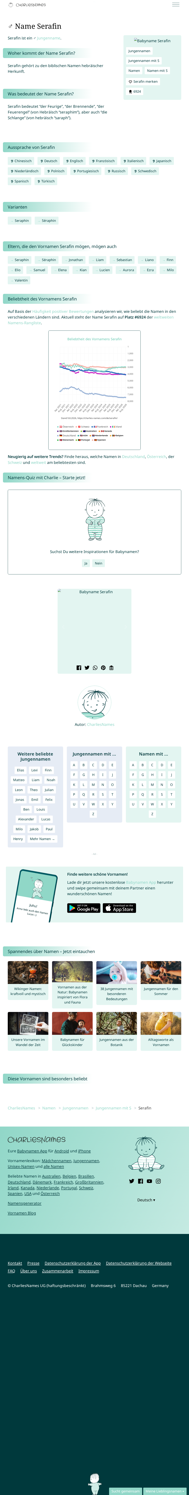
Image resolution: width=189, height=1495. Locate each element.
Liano (149, 260)
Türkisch (47, 181)
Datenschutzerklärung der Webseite (139, 1263)
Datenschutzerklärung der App (73, 1263)
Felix (49, 799)
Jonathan (76, 260)
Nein (98, 563)
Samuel (39, 270)
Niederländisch (26, 171)
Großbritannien (89, 1182)
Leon (19, 790)
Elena (62, 270)
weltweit (38, 462)
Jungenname (48, 38)
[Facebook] (140, 1180)
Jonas (20, 799)
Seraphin (22, 220)
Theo (34, 790)
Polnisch (57, 171)
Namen (134, 70)
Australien (51, 1176)
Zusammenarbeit (57, 1270)
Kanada (28, 1187)
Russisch (118, 171)
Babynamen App (141, 882)
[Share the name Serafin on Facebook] (78, 668)
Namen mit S (157, 70)
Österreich (156, 456)
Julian (49, 790)
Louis (41, 809)
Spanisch (21, 181)
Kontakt (15, 1263)
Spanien (15, 1193)
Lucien (104, 270)
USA (28, 1193)
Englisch (76, 161)
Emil (34, 799)
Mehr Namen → (42, 839)
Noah (51, 780)
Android (61, 1150)
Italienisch (135, 161)
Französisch (105, 161)
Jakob (34, 829)
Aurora (128, 270)
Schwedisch (146, 171)
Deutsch (50, 161)
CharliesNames (100, 724)
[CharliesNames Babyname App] (28, 5)
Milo (170, 270)
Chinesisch (23, 161)
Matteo (19, 780)
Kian (83, 270)
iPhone (84, 1150)
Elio (17, 270)
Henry (18, 839)
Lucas (45, 819)
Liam (100, 260)
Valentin (21, 280)
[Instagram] (158, 1180)
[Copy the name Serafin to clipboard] (110, 668)
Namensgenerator (25, 1203)
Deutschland (133, 456)
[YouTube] (149, 1180)
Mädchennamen (56, 1160)
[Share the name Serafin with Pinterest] (102, 668)
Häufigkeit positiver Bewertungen (63, 311)
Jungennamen (139, 51)
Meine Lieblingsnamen (163, 1491)
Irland (13, 1187)
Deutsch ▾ (146, 1199)
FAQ (11, 1270)
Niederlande (48, 1187)
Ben (26, 809)
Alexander (26, 819)
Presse (33, 1263)
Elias (20, 770)
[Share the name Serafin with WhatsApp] (94, 668)
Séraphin (49, 220)
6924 (137, 91)
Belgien (69, 1176)
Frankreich (63, 1182)
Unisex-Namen (21, 1166)
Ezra (150, 270)
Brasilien (86, 1176)
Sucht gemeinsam (125, 1491)
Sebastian (124, 260)
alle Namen (54, 1166)
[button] (63, 627)
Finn (170, 260)
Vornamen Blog (22, 1213)
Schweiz (15, 462)
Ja (86, 563)
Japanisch (163, 161)
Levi (34, 770)
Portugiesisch (87, 171)
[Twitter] (131, 1180)
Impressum (88, 1270)
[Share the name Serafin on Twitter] (86, 668)
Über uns (28, 1270)
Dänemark (42, 1182)
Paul (49, 829)
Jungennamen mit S (143, 60)
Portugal (69, 1187)
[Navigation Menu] (177, 5)
